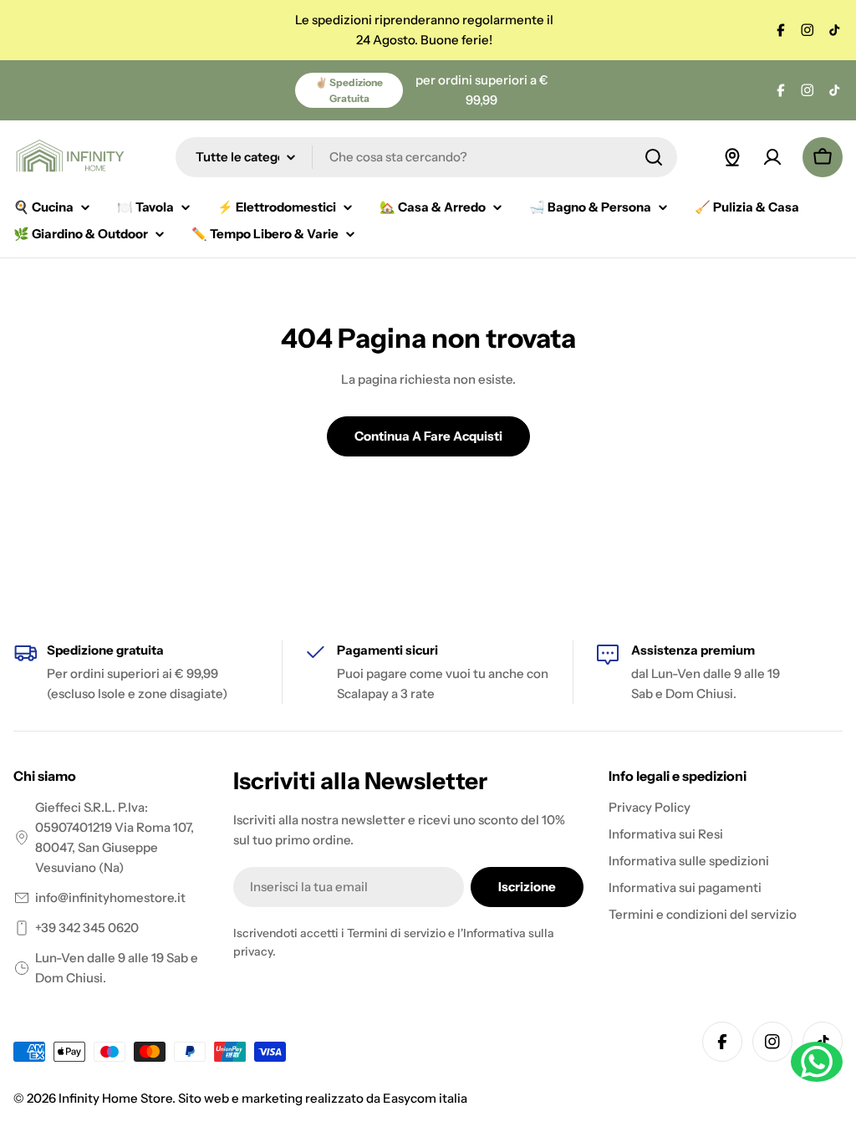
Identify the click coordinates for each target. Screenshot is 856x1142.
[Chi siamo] (732, 157)
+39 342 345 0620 (87, 928)
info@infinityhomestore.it (110, 897)
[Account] (772, 157)
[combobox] (426, 157)
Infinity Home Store (115, 1098)
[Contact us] (817, 1062)
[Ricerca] (654, 157)
